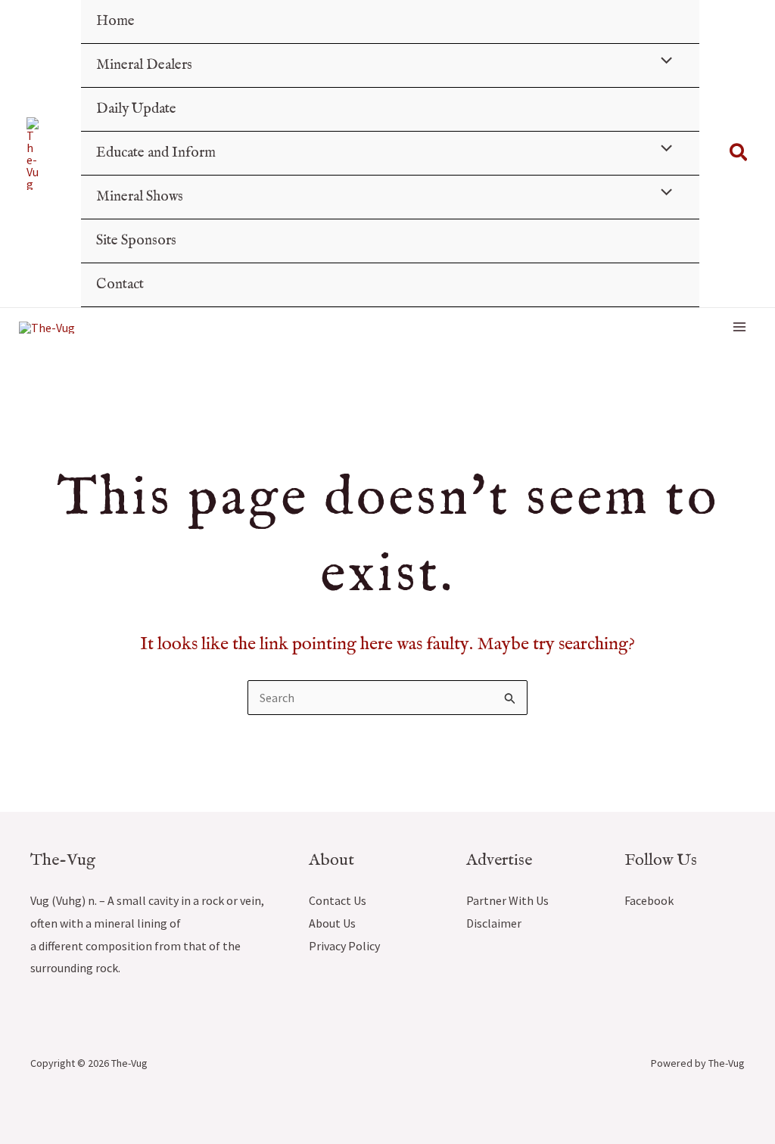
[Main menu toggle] (739, 327)
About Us (332, 923)
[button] (739, 153)
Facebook (649, 900)
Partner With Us (507, 900)
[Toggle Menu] (662, 63)
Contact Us (337, 900)
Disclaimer (493, 923)
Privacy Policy (344, 945)
